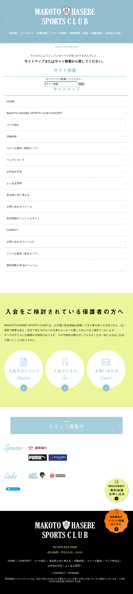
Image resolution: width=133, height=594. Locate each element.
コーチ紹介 (13, 124)
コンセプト (27, 33)
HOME (13, 33)
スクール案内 (58, 33)
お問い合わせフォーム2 (20, 241)
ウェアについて (15, 159)
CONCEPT (24, 560)
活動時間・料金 (79, 33)
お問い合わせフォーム (19, 206)
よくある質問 (14, 183)
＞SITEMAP (72, 573)
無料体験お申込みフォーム (22, 265)
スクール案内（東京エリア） (23, 253)
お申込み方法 (113, 33)
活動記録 (96, 33)
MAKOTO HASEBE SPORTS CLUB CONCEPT (34, 113)
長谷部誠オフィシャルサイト (23, 218)
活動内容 (42, 33)
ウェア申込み (112, 560)
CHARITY (12, 230)
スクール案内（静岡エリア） (23, 148)
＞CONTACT (58, 573)
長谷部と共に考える (18, 195)
